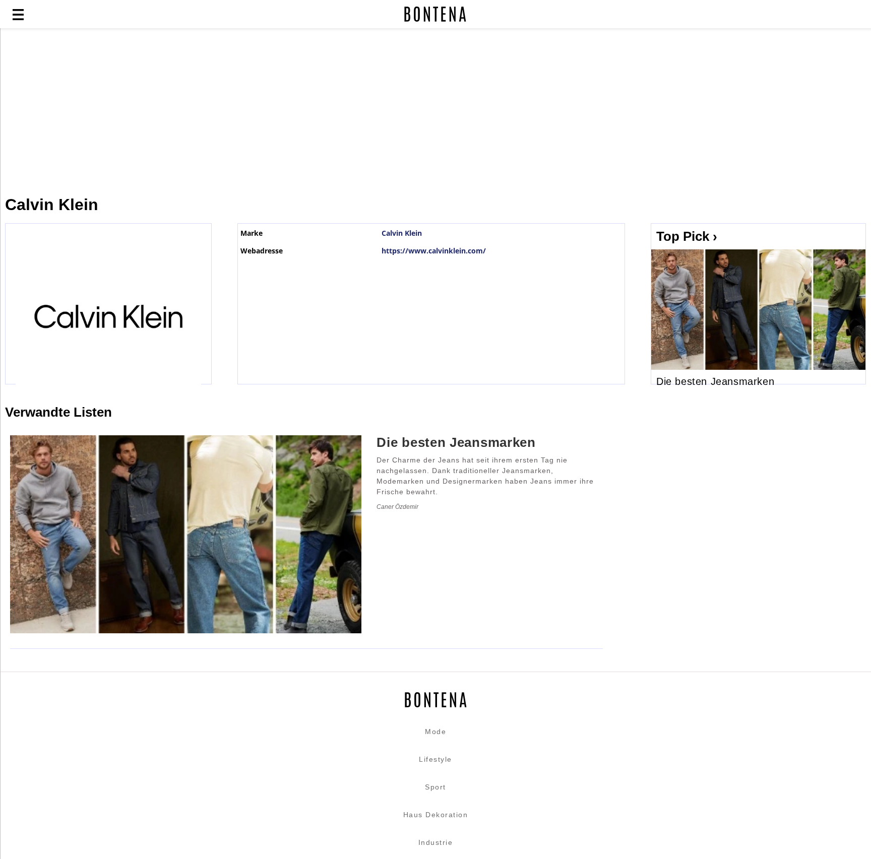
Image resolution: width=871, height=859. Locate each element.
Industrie (435, 842)
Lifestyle (435, 759)
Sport (435, 787)
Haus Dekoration (435, 815)
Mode (435, 732)
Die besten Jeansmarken (715, 381)
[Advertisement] (244, 111)
